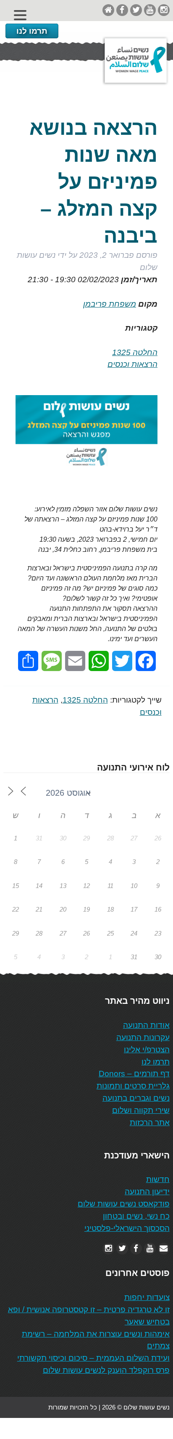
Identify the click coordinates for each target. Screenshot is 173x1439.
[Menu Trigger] (20, 15)
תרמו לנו (31, 31)
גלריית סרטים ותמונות (133, 1085)
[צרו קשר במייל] (164, 1248)
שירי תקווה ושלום (141, 1110)
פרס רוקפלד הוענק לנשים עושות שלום (106, 1370)
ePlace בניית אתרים (30, 1428)
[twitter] (136, 9)
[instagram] (164, 9)
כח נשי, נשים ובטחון (136, 1216)
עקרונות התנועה (143, 1037)
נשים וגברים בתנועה (136, 1098)
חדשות (158, 1179)
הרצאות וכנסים (132, 364)
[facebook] (122, 9)
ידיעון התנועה (147, 1191)
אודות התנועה (146, 1025)
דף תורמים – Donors (134, 1073)
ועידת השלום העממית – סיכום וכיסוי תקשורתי (93, 1357)
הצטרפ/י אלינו (147, 1049)
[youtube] (150, 9)
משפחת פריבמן (109, 304)
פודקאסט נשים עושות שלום (124, 1203)
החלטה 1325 (134, 352)
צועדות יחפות (147, 1297)
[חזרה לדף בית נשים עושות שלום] (108, 9)
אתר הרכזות (150, 1122)
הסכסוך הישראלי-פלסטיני (127, 1228)
